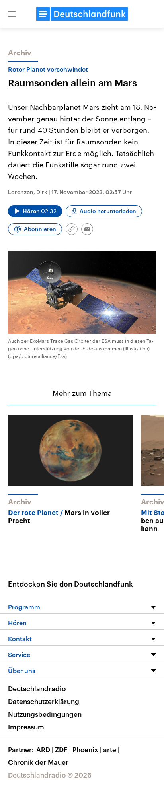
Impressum (26, 727)
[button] (12, 14)
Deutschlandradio (37, 688)
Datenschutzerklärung (43, 701)
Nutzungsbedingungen (45, 714)
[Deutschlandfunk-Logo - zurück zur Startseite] (82, 14)
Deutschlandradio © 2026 (50, 775)
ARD (44, 749)
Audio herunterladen (108, 211)
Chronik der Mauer (38, 762)
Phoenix (87, 749)
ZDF (63, 749)
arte (111, 749)
